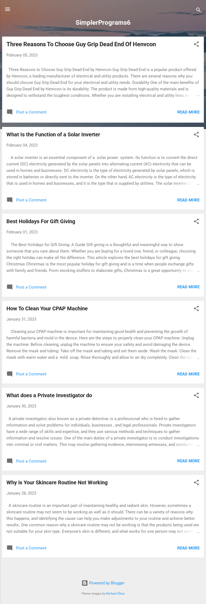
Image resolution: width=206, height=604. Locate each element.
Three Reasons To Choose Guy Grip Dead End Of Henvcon (81, 44)
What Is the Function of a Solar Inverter (53, 134)
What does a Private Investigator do (49, 395)
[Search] (198, 11)
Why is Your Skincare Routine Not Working (57, 482)
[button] (196, 45)
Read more (188, 112)
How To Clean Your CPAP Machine (47, 308)
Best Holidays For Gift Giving (40, 221)
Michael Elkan (115, 593)
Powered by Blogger (106, 583)
